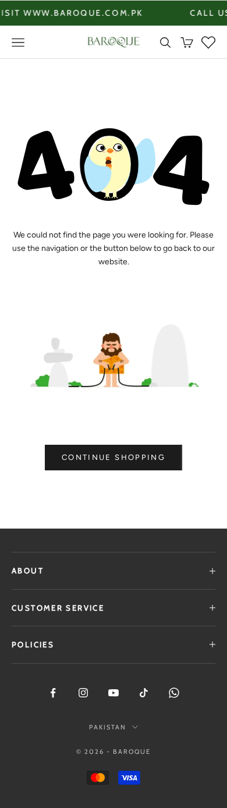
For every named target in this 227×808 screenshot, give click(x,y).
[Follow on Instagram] (83, 693)
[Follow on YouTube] (113, 693)
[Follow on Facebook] (53, 693)
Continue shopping (113, 457)
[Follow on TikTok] (144, 693)
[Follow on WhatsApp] (174, 693)
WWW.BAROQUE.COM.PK (70, 13)
